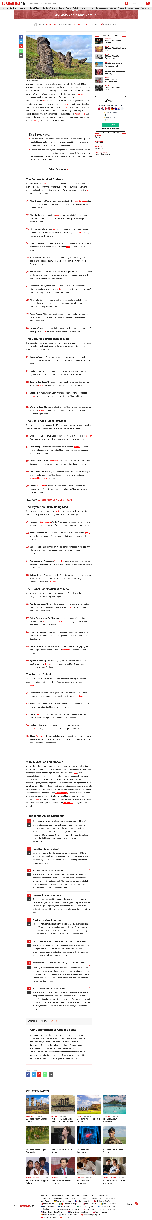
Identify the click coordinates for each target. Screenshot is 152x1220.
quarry (87, 533)
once (68, 247)
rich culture (68, 803)
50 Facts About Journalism (84, 1181)
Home (72, 10)
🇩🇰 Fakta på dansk (89, 1204)
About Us (44, 1196)
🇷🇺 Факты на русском (68, 1215)
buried (80, 94)
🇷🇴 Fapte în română (48, 1215)
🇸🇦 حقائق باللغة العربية (85, 1207)
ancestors (65, 107)
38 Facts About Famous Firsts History (114, 57)
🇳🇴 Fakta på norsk (47, 1207)
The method (59, 561)
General (84, 8)
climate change (61, 793)
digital (32, 728)
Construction (45, 522)
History (91, 8)
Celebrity (13, 8)
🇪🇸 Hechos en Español (102, 1201)
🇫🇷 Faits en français (82, 1201)
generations (78, 696)
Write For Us (45, 1198)
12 (61, 303)
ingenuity (36, 799)
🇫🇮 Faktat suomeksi (65, 1207)
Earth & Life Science (50, 8)
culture (33, 396)
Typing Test (99, 148)
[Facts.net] (14, 3)
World (41, 410)
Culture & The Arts (34, 8)
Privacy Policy (96, 1198)
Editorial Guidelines (109, 24)
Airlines (5, 8)
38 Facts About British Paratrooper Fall (113, 65)
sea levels (54, 461)
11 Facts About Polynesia (110, 1120)
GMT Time (99, 143)
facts (89, 190)
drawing (48, 664)
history (53, 582)
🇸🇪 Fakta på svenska (108, 1204)
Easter (46, 183)
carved (58, 215)
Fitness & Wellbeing (73, 8)
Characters (22, 8)
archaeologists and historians (54, 621)
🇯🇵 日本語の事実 (89, 1209)
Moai (55, 229)
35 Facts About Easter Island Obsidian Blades (62, 1120)
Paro (79, 232)
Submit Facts (110, 1198)
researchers (80, 114)
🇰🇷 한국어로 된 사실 (107, 1209)
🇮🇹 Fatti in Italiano (47, 1204)
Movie (137, 8)
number (59, 371)
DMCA (74, 1198)
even (44, 100)
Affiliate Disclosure (61, 1198)
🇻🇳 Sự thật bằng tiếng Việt (91, 1215)
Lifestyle (113, 8)
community (30, 685)
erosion (89, 436)
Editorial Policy (57, 1196)
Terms (83, 1198)
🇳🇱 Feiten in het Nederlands (78, 1212)
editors (53, 1048)
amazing (35, 120)
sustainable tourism (38, 478)
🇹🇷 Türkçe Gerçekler (48, 1218)
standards (64, 1045)
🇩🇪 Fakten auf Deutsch (62, 1201)
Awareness (40, 736)
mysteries (58, 511)
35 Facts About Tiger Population (36, 1150)
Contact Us (103, 1196)
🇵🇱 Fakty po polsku (100, 1212)
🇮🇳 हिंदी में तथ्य (45, 1209)
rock (75, 773)
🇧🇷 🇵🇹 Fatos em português (68, 1204)
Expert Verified (92, 24)
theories (62, 289)
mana (40, 385)
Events (61, 8)
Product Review (89, 1196)
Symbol (98, 137)
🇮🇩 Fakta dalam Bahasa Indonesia (66, 1209)
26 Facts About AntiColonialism (111, 80)
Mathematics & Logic (125, 8)
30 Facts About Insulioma (84, 1150)
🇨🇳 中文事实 (64, 1218)
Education (41, 714)
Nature (143, 8)
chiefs (43, 331)
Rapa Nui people (80, 201)
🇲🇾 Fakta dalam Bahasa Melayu (52, 1212)
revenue (77, 447)
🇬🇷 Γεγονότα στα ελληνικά (107, 1207)
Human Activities (102, 8)
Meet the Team (73, 1196)
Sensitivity (41, 486)
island (65, 104)
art (71, 607)
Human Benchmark (102, 154)
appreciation (67, 650)
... (148, 8)
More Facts (45, 1201)
